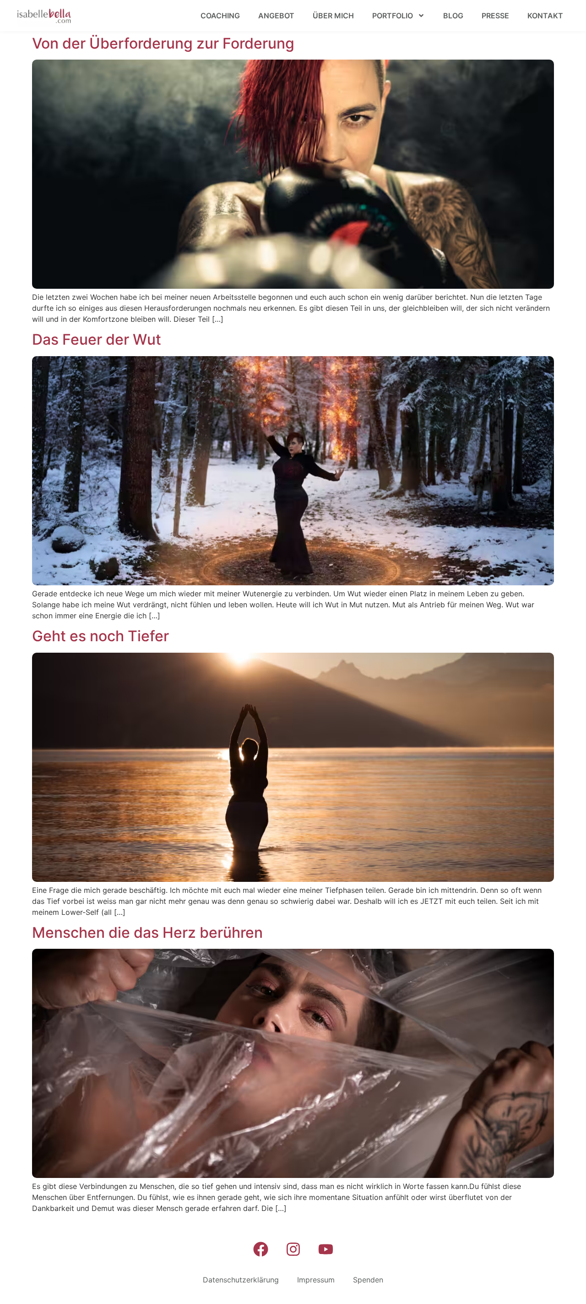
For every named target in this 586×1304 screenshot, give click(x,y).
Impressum (316, 1279)
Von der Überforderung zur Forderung (163, 43)
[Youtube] (325, 1249)
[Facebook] (260, 1249)
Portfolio (392, 15)
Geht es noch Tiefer (100, 636)
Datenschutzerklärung (241, 1279)
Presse (495, 15)
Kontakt (545, 15)
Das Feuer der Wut (96, 339)
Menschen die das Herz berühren (147, 932)
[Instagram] (293, 1249)
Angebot (276, 15)
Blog (453, 15)
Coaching (220, 15)
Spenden (368, 1279)
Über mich (333, 15)
